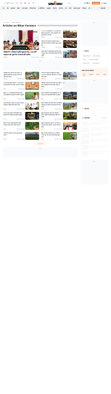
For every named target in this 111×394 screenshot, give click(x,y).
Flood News (96, 63)
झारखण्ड (13, 8)
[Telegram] (33, 3)
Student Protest (93, 59)
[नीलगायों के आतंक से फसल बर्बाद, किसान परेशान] (32, 136)
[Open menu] (3, 8)
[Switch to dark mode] (87, 3)
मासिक (97, 74)
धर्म (89, 8)
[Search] (80, 3)
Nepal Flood (86, 56)
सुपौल (5, 139)
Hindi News (6, 22)
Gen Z (84, 59)
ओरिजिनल (42, 8)
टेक (66, 8)
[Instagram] (21, 3)
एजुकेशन (49, 8)
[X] (25, 3)
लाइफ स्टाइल (76, 8)
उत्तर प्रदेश (24, 8)
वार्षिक (104, 74)
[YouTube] (29, 3)
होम (8, 8)
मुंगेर (42, 89)
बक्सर (5, 109)
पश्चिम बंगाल (33, 8)
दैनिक (84, 74)
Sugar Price (86, 63)
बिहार (18, 8)
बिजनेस (55, 8)
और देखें (103, 118)
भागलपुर (6, 79)
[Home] (55, 3)
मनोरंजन (61, 8)
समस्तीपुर (43, 47)
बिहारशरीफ (44, 79)
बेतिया (43, 57)
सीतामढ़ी (43, 37)
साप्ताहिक (91, 74)
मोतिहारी (6, 57)
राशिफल (84, 8)
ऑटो (70, 8)
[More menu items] (91, 8)
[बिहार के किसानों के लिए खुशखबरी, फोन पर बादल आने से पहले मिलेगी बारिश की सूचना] (70, 96)
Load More (40, 144)
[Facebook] (17, 3)
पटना (42, 109)
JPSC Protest (96, 56)
